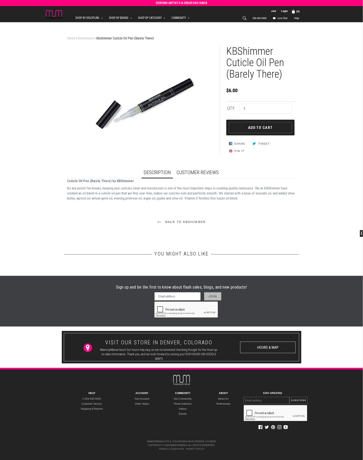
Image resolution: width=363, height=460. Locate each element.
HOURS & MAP (268, 347)
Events (183, 413)
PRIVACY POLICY (195, 449)
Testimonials (223, 403)
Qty (230, 108)
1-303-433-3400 (91, 398)
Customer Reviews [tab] (197, 172)
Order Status (142, 403)
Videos (183, 408)
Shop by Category (152, 17)
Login (284, 11)
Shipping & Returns (92, 408)
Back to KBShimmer (184, 222)
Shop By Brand (121, 17)
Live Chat (282, 18)
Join (273, 11)
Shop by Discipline (90, 17)
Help (296, 18)
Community (181, 17)
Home (71, 38)
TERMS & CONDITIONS (171, 449)
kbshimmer (85, 38)
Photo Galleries (183, 403)
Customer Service (92, 403)
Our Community (183, 398)
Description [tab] (157, 172)
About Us (223, 398)
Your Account (141, 398)
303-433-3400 (259, 18)
